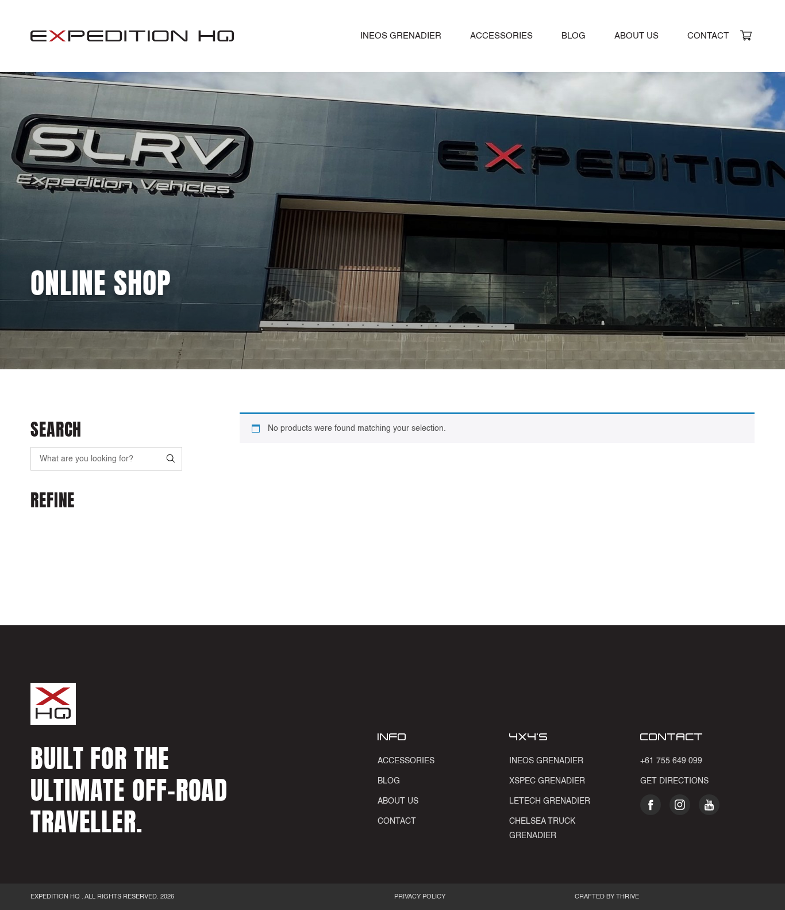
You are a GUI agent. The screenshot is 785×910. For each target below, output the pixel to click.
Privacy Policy (419, 897)
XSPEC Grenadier (547, 781)
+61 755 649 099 (671, 761)
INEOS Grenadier (400, 36)
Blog (573, 36)
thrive (626, 897)
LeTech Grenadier (549, 801)
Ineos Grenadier (546, 761)
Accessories (501, 36)
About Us (636, 36)
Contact (708, 36)
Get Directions (674, 781)
